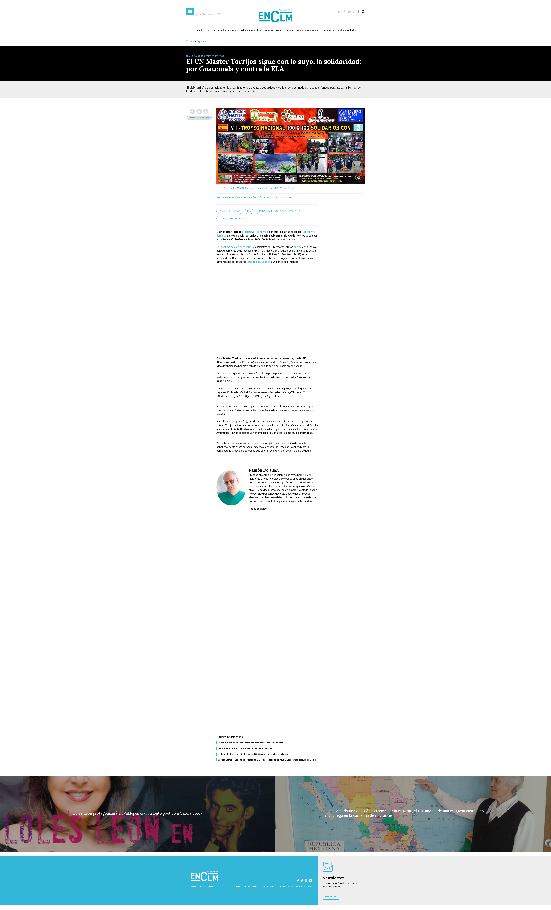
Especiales (330, 30)
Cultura (258, 30)
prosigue (247, 231)
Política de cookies (278, 887)
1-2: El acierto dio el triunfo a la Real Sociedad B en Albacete (245, 748)
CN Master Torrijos (229, 211)
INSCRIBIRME (331, 897)
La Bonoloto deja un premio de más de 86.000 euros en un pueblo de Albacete (253, 754)
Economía (233, 30)
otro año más (260, 231)
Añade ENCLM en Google (200, 118)
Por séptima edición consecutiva (235, 246)
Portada (190, 41)
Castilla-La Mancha (205, 30)
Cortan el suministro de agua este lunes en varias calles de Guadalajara (250, 743)
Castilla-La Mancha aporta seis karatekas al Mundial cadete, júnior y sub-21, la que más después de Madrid (267, 760)
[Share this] (192, 111)
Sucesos (281, 30)
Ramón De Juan (260, 197)
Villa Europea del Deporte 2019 (235, 218)
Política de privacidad (258, 887)
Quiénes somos (295, 887)
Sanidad (222, 30)
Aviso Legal (241, 887)
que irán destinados (259, 261)
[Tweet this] (199, 111)
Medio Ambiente (296, 30)
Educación (247, 30)
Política (341, 30)
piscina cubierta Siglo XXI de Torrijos (277, 211)
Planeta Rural (314, 30)
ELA (249, 211)
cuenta (298, 246)
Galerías (351, 30)
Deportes (269, 30)
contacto (307, 887)
